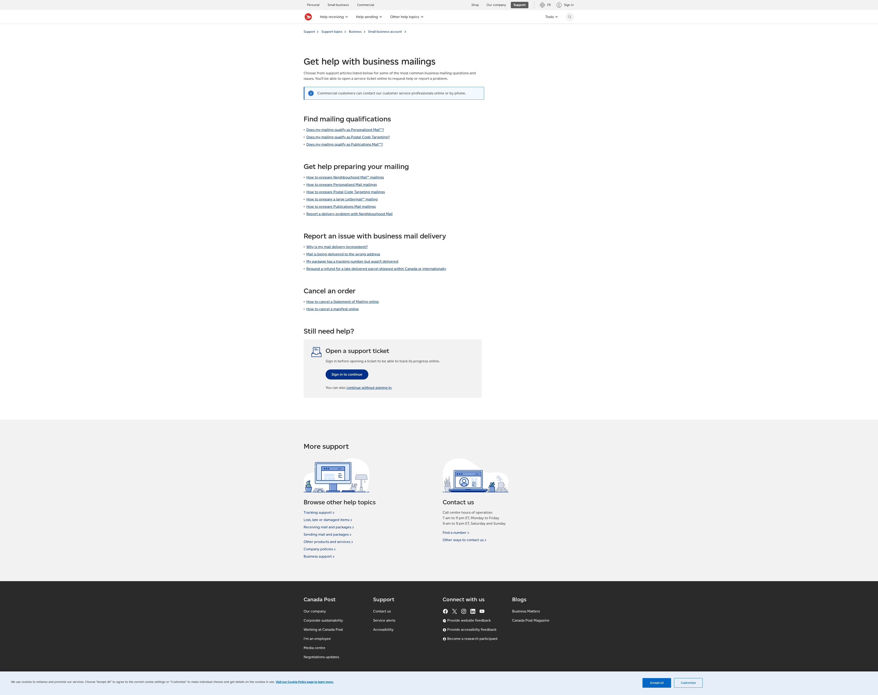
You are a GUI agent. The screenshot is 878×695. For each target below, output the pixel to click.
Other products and (327, 542)
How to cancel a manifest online (332, 309)
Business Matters (526, 611)
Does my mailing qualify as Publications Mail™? (344, 144)
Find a (454, 532)
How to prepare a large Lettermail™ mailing (342, 199)
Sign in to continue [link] (347, 374)
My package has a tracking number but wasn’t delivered (352, 261)
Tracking (318, 512)
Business (355, 32)
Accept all (656, 682)
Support (309, 32)
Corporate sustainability (323, 620)
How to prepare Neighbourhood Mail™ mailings (345, 177)
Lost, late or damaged (326, 520)
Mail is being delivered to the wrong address (343, 254)
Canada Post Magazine (530, 620)
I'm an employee (317, 638)
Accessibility (383, 629)
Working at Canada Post (323, 629)
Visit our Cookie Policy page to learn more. (305, 682)
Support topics (332, 32)
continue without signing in (368, 387)
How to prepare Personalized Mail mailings (341, 184)
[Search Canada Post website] (570, 17)
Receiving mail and (327, 527)
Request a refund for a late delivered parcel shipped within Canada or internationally (376, 269)
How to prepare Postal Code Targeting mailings (345, 192)
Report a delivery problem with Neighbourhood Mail (349, 214)
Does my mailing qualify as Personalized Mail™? (345, 130)
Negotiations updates (321, 657)
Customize (688, 682)
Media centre (314, 648)
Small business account (385, 32)
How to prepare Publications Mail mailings (341, 206)
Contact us (382, 611)
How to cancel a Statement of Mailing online (342, 301)
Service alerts (384, 620)
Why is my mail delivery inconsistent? (337, 247)
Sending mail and (326, 534)
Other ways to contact (463, 540)
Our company (315, 611)
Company (318, 549)
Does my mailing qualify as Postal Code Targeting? (348, 137)
